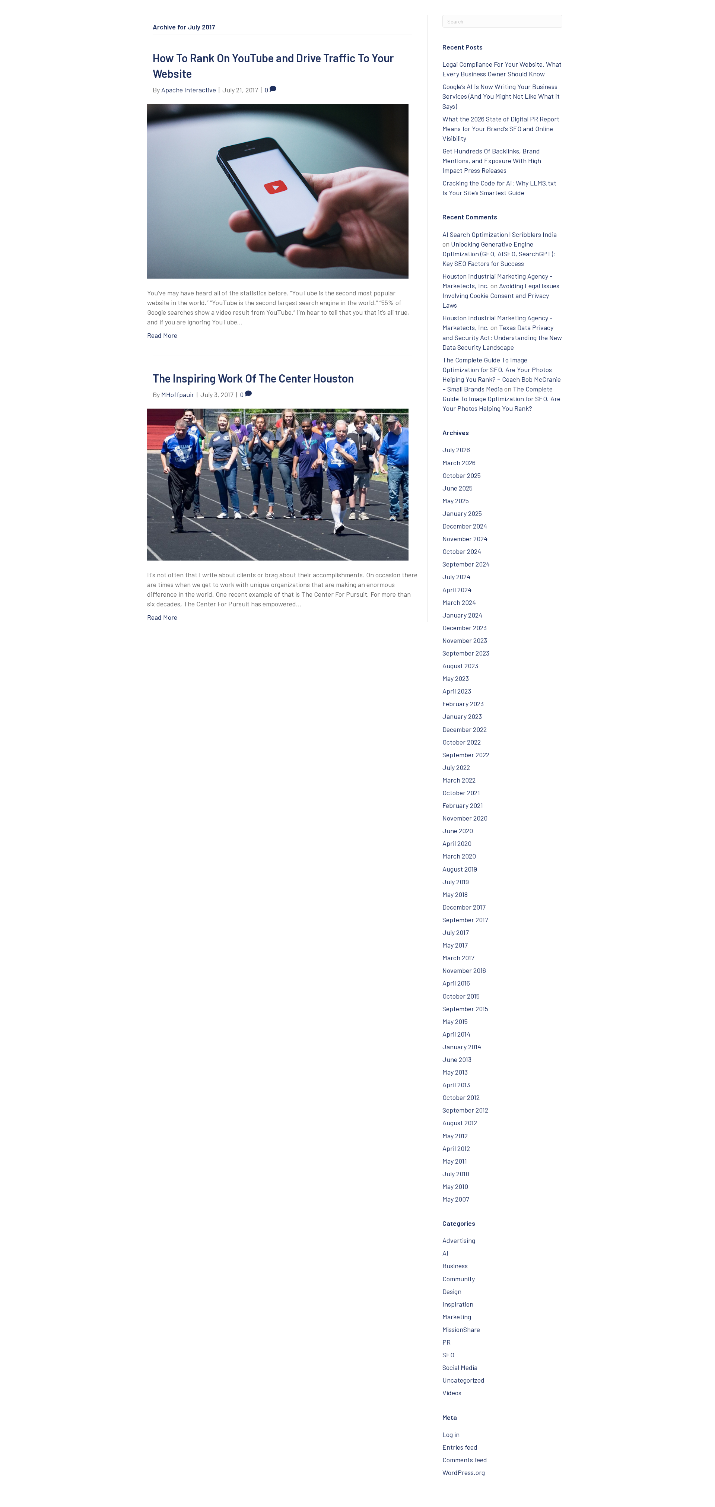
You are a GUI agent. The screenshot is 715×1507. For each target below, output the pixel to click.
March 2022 (459, 780)
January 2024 (462, 615)
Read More (162, 335)
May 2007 (455, 1199)
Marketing (456, 1317)
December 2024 (464, 526)
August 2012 (459, 1123)
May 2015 (455, 1021)
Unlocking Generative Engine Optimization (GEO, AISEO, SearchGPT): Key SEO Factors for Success (498, 253)
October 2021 (461, 793)
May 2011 (454, 1161)
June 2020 (457, 831)
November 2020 (464, 818)
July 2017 (455, 932)
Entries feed (459, 1447)
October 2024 (461, 551)
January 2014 (461, 1047)
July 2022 (456, 767)
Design (451, 1291)
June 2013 (456, 1059)
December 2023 (464, 628)
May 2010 (455, 1186)
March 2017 (458, 958)
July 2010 (455, 1174)
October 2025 (461, 475)
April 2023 (456, 691)
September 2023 (465, 653)
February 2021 (462, 805)
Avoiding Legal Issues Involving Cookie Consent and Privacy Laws (500, 295)
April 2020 (456, 843)
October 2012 (461, 1097)
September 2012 (465, 1110)
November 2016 (464, 970)
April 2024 (456, 590)
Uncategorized (463, 1380)
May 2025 (455, 500)
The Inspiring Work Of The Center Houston (253, 378)
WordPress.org (463, 1472)
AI (445, 1253)
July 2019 (455, 882)
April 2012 (456, 1148)
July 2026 (456, 449)
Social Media (459, 1367)
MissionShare (461, 1329)
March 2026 (459, 463)
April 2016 (456, 983)
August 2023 (460, 666)
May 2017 (455, 945)
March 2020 (459, 856)
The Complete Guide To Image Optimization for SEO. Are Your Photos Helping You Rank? (501, 398)
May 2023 (455, 678)
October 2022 (461, 742)
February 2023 (463, 703)
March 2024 (459, 602)
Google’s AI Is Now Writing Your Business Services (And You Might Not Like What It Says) (501, 96)
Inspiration (457, 1304)
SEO (448, 1355)
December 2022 (464, 729)
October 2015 (461, 996)
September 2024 (466, 564)
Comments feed (464, 1460)
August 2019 (459, 869)
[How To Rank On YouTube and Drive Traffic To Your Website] (278, 190)
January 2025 (462, 513)
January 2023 (462, 716)
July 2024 (456, 576)
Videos (451, 1393)
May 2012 (455, 1136)
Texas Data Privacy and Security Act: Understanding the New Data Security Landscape (502, 337)
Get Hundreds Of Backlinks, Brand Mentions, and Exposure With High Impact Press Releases (491, 160)
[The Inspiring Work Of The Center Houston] (278, 483)
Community (458, 1279)
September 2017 (465, 920)
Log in (451, 1434)
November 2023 (464, 640)
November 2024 (464, 538)
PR (446, 1342)
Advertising (458, 1240)
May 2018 (455, 894)
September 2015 (465, 1009)
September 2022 (465, 755)
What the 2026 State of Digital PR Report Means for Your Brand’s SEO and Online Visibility (500, 128)
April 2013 (456, 1085)
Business (455, 1266)
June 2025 (457, 488)
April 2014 (456, 1034)
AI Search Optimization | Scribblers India (499, 234)
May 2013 (455, 1072)
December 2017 (464, 907)
